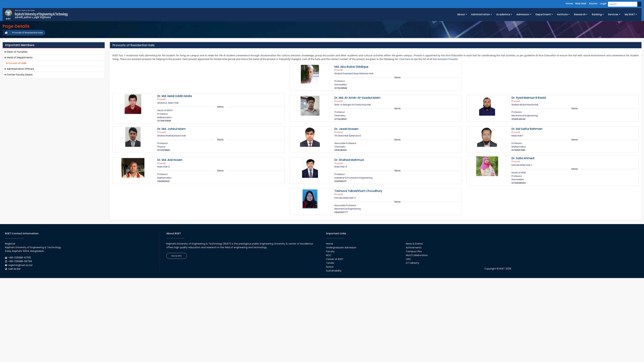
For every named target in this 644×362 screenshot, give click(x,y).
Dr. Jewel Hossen (346, 129)
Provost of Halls (17, 63)
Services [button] (613, 14)
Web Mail (580, 3)
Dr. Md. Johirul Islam (171, 129)
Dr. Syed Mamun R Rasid (529, 98)
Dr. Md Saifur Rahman (527, 129)
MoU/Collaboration (417, 255)
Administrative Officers (20, 69)
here (407, 59)
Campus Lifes (414, 251)
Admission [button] (522, 14)
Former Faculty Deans (19, 74)
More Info (177, 255)
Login (603, 3)
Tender (330, 263)
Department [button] (543, 14)
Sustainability (333, 270)
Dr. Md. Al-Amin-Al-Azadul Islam (357, 98)
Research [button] (580, 14)
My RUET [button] (630, 14)
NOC (328, 255)
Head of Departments (19, 57)
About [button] (461, 14)
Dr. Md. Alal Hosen (169, 160)
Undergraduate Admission (341, 247)
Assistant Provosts (447, 59)
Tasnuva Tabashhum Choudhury (358, 191)
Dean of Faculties (16, 51)
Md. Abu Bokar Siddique (351, 67)
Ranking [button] (597, 14)
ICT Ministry (412, 263)
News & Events (414, 243)
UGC (408, 259)
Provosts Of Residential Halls (27, 32)
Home (569, 3)
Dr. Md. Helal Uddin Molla (174, 96)
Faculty (330, 251)
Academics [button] (503, 14)
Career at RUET (334, 259)
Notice (330, 266)
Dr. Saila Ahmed (523, 158)
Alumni (593, 3)
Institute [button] (562, 14)
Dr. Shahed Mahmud (349, 160)
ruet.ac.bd (14, 268)
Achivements (413, 247)
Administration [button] (480, 14)
